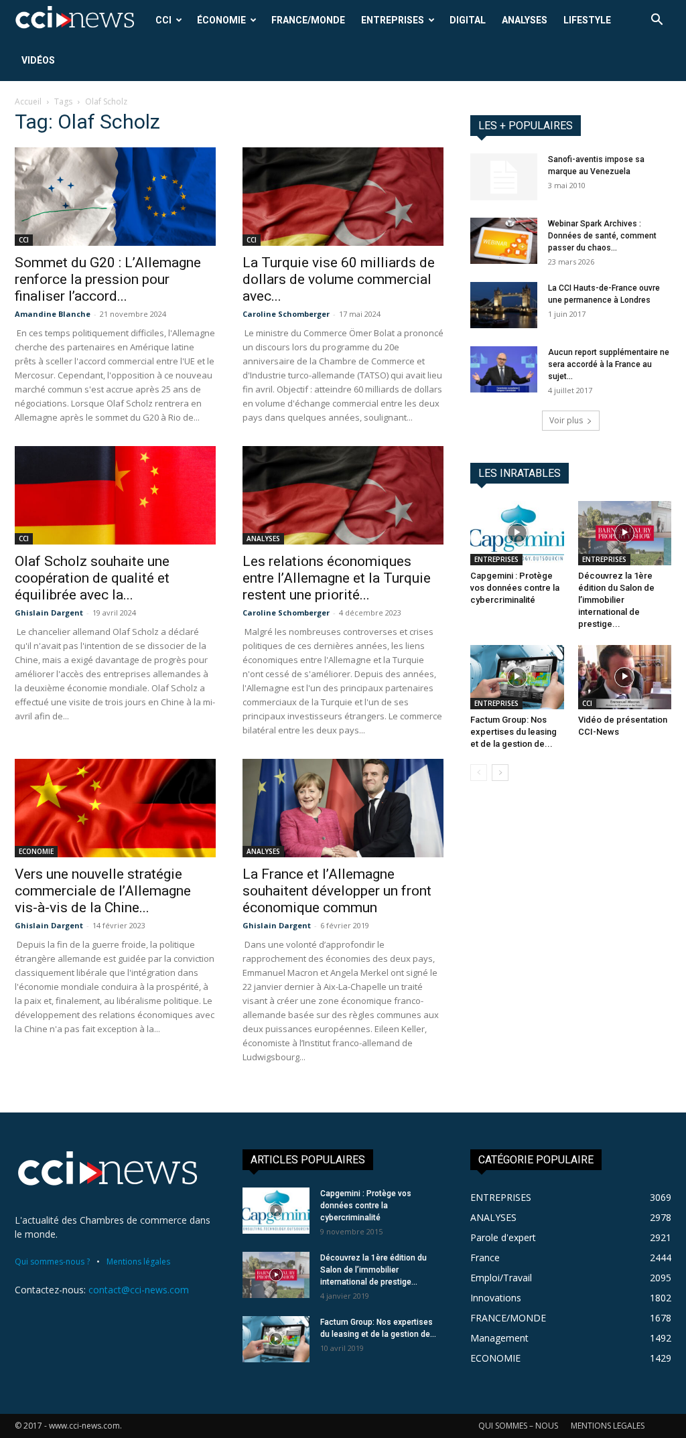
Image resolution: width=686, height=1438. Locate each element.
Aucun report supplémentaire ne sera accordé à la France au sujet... (608, 364)
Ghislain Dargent (49, 612)
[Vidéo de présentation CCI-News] (625, 677)
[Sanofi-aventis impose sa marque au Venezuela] (503, 176)
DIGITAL (468, 20)
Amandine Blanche (52, 314)
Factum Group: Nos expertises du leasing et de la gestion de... (513, 732)
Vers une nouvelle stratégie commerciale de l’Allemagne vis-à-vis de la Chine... (103, 891)
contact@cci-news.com (138, 1289)
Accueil (28, 101)
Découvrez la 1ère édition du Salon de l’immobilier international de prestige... (616, 600)
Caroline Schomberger (286, 314)
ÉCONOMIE (221, 20)
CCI (163, 20)
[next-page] (500, 772)
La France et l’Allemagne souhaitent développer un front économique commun (337, 891)
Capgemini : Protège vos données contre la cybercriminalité (514, 588)
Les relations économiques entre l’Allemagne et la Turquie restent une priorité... (337, 578)
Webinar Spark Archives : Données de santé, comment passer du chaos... (602, 236)
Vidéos (38, 60)
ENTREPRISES (392, 20)
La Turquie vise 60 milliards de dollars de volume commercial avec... (339, 279)
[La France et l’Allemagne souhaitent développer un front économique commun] (343, 808)
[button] (656, 21)
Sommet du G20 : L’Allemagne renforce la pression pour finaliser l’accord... (108, 279)
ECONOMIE (36, 851)
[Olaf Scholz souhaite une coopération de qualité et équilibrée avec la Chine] (115, 495)
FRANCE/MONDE (308, 20)
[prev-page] (478, 772)
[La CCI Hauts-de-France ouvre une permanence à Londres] (503, 305)
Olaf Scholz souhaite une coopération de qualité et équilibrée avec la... (92, 578)
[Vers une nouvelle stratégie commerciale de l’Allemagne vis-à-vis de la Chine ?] (115, 808)
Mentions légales (138, 1261)
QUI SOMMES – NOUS (518, 1425)
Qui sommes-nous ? (52, 1261)
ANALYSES (524, 20)
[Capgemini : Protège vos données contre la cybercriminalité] (517, 533)
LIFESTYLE (587, 20)
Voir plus (566, 420)
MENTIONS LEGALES (607, 1425)
